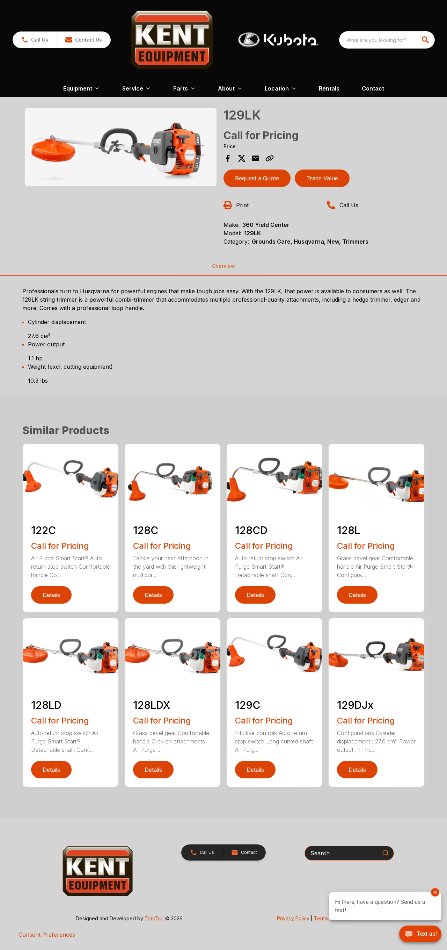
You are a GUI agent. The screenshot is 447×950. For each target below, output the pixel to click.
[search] (426, 40)
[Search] (385, 852)
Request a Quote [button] (257, 178)
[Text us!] (420, 934)
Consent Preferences (47, 934)
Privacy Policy (293, 918)
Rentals (329, 88)
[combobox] (386, 39)
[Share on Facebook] (228, 158)
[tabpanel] (121, 148)
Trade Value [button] (322, 178)
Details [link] (51, 594)
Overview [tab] (223, 266)
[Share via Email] (255, 158)
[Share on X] (241, 158)
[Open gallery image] (121, 147)
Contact (373, 88)
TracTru (153, 918)
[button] (35, 40)
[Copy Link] (269, 158)
